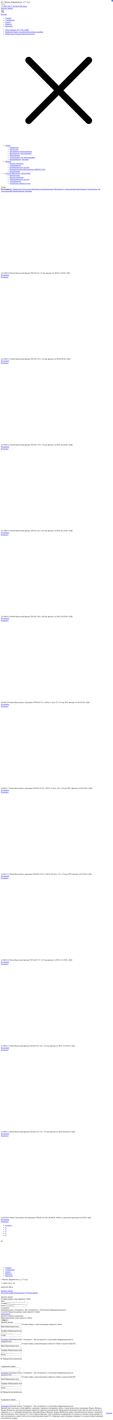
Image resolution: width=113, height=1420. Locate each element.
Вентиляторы (15, 155)
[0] (2, 12)
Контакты (9, 26)
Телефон (4, 1303)
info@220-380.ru (21, 6)
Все (11, 189)
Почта (3, 1306)
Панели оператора (17, 163)
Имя (2, 1301)
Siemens (8, 161)
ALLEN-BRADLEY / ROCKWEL (18, 173)
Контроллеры (15, 171)
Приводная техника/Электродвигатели (20, 34)
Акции (7, 22)
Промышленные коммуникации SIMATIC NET (27, 169)
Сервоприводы (15, 165)
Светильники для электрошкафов (22, 157)
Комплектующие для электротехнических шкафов (24, 32)
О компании (10, 20)
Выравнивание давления (19, 159)
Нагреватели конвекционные (21, 151)
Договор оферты (31, 1293)
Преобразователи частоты (19, 167)
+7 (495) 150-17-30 (8, 6)
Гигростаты (14, 149)
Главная (8, 18)
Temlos (7, 145)
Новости (8, 24)
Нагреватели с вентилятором (21, 153)
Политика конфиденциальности (13, 1293)
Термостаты (14, 147)
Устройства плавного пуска (20, 183)
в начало (8, 1225)
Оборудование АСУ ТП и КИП (17, 30)
